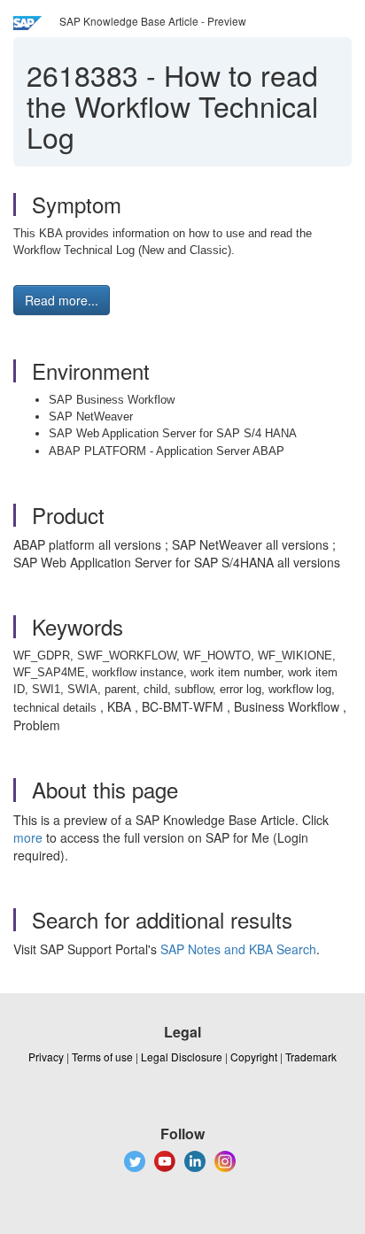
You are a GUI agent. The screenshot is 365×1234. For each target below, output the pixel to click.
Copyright (253, 1056)
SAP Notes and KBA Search (238, 949)
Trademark (311, 1056)
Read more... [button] (61, 300)
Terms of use (102, 1056)
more (28, 837)
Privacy (46, 1056)
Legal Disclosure (181, 1056)
